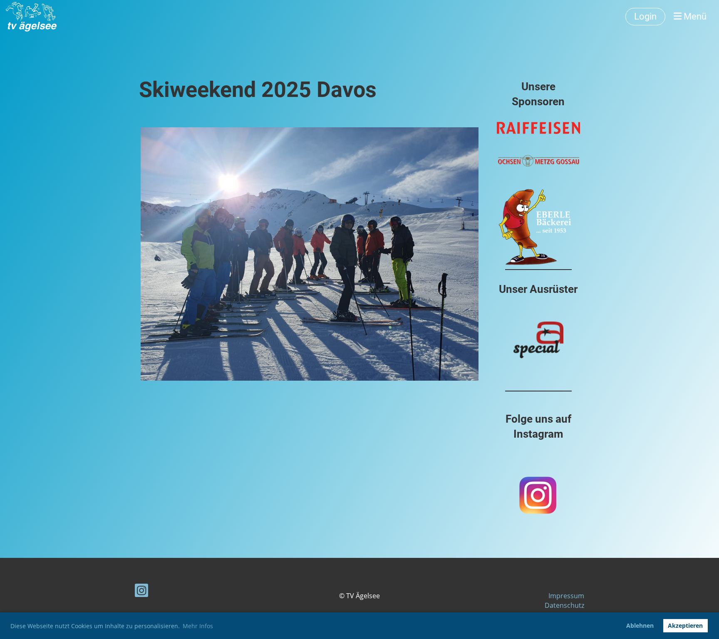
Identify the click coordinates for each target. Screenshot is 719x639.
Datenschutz (564, 605)
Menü (694, 16)
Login (645, 16)
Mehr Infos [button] (198, 626)
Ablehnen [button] (640, 625)
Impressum (566, 595)
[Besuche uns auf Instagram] (141, 592)
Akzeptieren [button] (685, 625)
